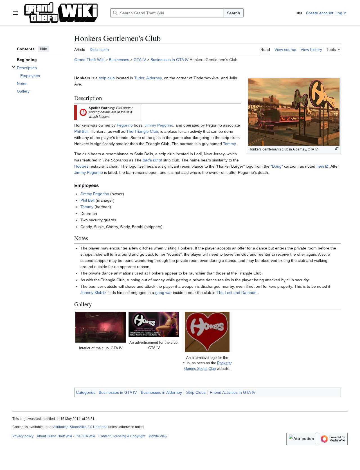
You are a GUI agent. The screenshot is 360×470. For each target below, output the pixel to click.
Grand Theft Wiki (89, 59)
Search (233, 13)
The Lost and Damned (236, 292)
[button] (15, 12)
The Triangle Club (142, 131)
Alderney (154, 78)
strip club (107, 78)
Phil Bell (81, 131)
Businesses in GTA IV (169, 59)
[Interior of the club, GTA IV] (100, 327)
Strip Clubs (196, 392)
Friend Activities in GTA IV (232, 392)
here (320, 166)
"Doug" (277, 166)
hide (43, 49)
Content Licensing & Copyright (121, 436)
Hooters (81, 166)
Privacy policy (22, 436)
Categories (85, 392)
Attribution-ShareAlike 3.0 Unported (80, 427)
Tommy (229, 143)
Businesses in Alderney (161, 392)
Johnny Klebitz (93, 292)
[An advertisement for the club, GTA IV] (154, 324)
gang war (163, 292)
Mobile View (157, 436)
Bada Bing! (152, 160)
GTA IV (140, 59)
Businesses (119, 59)
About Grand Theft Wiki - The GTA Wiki (66, 436)
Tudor (139, 78)
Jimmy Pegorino (159, 125)
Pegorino (125, 125)
